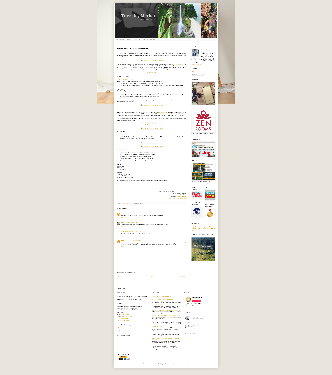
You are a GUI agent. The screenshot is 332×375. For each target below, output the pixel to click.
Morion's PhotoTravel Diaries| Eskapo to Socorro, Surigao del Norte (166, 315)
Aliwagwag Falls (163, 112)
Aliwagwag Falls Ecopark (178, 64)
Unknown (123, 213)
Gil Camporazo (124, 240)
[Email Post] (131, 203)
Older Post (183, 276)
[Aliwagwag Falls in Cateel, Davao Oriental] (151, 60)
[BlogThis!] (136, 203)
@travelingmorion (181, 193)
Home (152, 276)
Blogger (187, 364)
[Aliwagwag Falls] (152, 72)
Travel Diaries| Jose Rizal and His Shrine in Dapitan (162, 299)
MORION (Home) (120, 39)
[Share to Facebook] (139, 203)
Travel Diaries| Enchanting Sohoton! (159, 333)
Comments (195, 74)
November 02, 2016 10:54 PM (130, 222)
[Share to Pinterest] (141, 203)
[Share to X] (138, 203)
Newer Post (120, 276)
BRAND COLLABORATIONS (149, 39)
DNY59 (178, 364)
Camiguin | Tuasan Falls (157, 326)
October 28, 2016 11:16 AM (132, 213)
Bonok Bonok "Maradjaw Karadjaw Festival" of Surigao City (164, 345)
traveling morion (125, 318)
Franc (122, 222)
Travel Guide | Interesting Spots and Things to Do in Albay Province (166, 310)
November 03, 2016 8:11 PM (135, 231)
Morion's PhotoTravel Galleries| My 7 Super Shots (162, 304)
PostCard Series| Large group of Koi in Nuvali (161, 296)
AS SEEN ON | (136, 39)
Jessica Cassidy (124, 231)
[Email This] (134, 203)
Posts (194, 71)
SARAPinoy (128, 39)
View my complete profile (197, 64)
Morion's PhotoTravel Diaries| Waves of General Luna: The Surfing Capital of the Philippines (165, 339)
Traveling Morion (182, 195)
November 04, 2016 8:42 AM (135, 240)
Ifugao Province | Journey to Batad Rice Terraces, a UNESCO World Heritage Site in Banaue (203, 228)
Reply (122, 217)
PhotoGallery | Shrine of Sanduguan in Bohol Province (163, 321)
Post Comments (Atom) (128, 279)
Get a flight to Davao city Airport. (125, 79)
